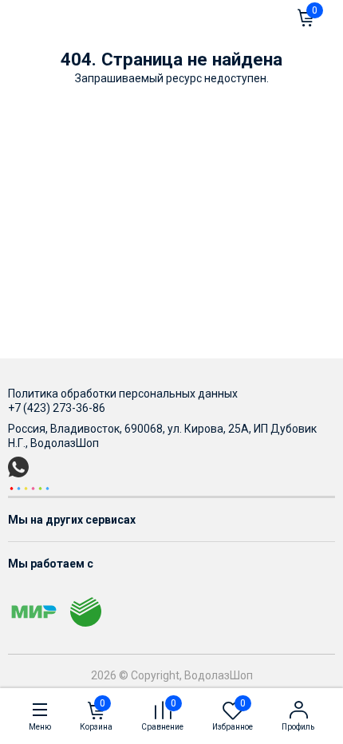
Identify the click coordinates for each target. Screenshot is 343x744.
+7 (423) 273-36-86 (56, 408)
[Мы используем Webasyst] (29, 487)
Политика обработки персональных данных (123, 393)
